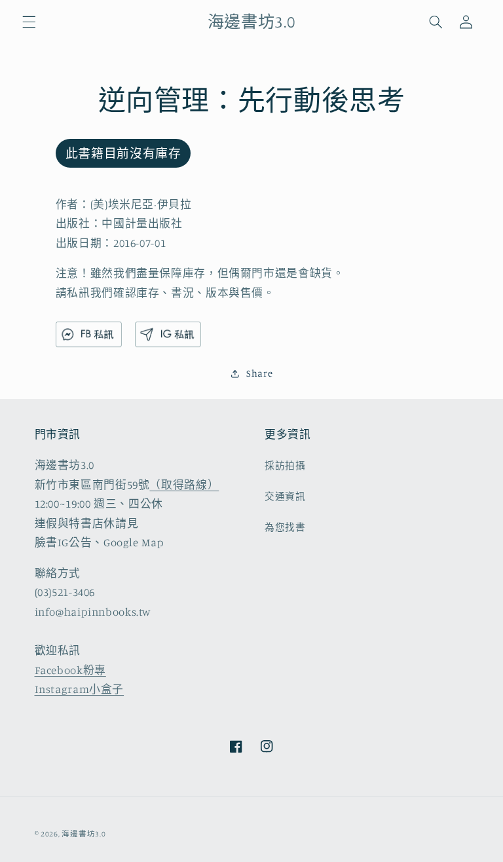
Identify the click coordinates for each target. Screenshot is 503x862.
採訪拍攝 (285, 465)
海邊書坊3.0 (83, 833)
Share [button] (259, 373)
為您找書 (285, 527)
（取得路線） (184, 484)
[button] (29, 22)
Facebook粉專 (70, 670)
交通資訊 (285, 496)
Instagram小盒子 (79, 689)
